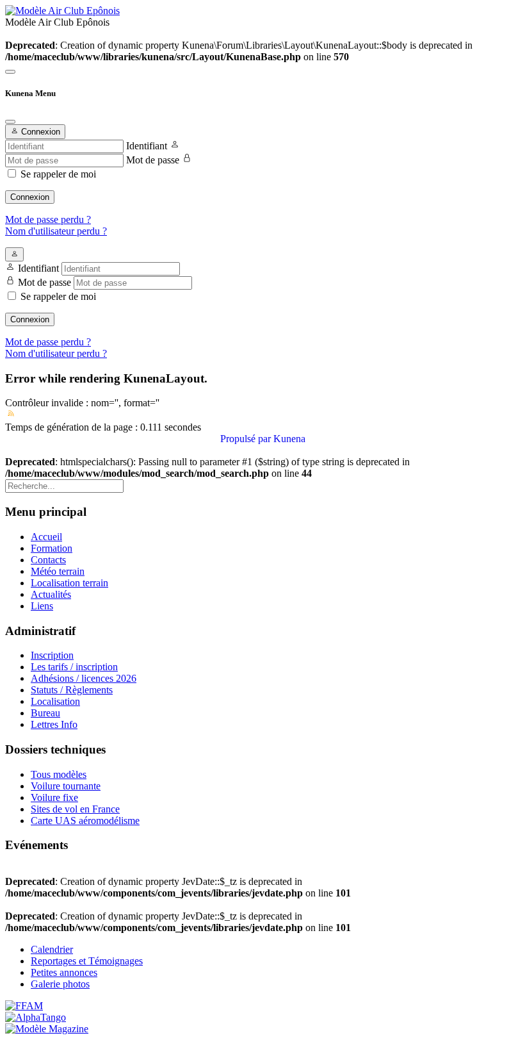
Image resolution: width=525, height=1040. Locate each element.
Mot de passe (152, 159)
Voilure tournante (66, 785)
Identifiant (146, 145)
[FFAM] (24, 1005)
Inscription (52, 655)
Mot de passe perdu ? (48, 219)
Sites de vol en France (75, 809)
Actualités (51, 594)
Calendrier (52, 949)
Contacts (48, 559)
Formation (51, 548)
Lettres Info (54, 724)
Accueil (46, 536)
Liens (42, 605)
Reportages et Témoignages (87, 960)
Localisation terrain (69, 582)
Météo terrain (58, 571)
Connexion (29, 197)
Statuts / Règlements (72, 689)
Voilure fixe (54, 797)
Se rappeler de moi (58, 174)
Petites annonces (64, 972)
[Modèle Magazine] (46, 1028)
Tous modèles (58, 774)
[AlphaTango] (35, 1017)
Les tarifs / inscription (74, 666)
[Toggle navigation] (10, 72)
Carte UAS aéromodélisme (85, 820)
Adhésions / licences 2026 (83, 678)
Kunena (289, 438)
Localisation (55, 701)
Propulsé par (246, 438)
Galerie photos (60, 983)
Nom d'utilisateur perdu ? (56, 231)
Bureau (45, 712)
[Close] (10, 122)
